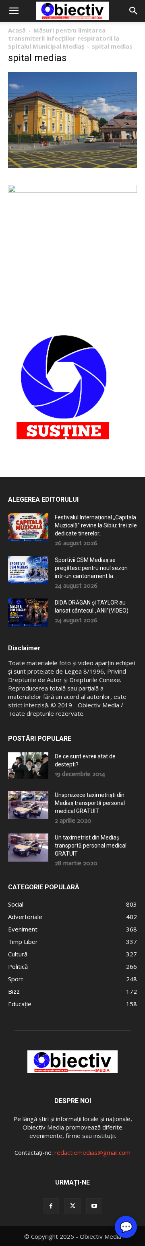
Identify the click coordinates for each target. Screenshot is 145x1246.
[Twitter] (72, 1206)
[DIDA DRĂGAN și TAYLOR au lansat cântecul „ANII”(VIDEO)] (28, 612)
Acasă (17, 30)
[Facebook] (51, 1206)
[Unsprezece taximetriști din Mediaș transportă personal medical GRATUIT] (28, 805)
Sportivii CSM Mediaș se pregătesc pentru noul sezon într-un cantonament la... (91, 568)
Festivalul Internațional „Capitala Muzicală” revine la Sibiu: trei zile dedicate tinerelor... (96, 525)
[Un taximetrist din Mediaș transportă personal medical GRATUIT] (28, 847)
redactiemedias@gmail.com (92, 1152)
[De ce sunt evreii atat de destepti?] (28, 765)
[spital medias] (72, 166)
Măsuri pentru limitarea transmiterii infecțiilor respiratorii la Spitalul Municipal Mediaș (63, 38)
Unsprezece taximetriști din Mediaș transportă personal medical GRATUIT (90, 803)
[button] (14, 11)
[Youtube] (94, 1206)
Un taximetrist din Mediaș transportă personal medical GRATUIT (90, 845)
